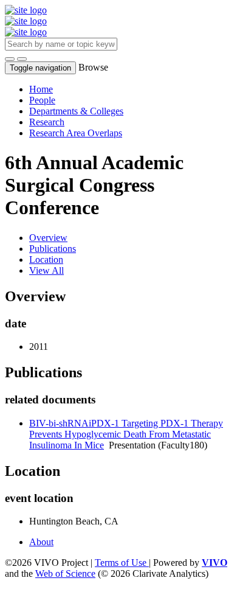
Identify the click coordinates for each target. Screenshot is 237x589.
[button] (10, 59)
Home (41, 89)
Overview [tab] (48, 237)
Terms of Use (122, 562)
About (41, 542)
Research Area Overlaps (75, 133)
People (42, 100)
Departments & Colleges (76, 111)
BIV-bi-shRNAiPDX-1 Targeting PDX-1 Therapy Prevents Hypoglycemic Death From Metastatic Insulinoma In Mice (126, 434)
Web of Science (65, 573)
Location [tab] (46, 259)
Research (46, 122)
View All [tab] (46, 270)
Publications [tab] (52, 248)
